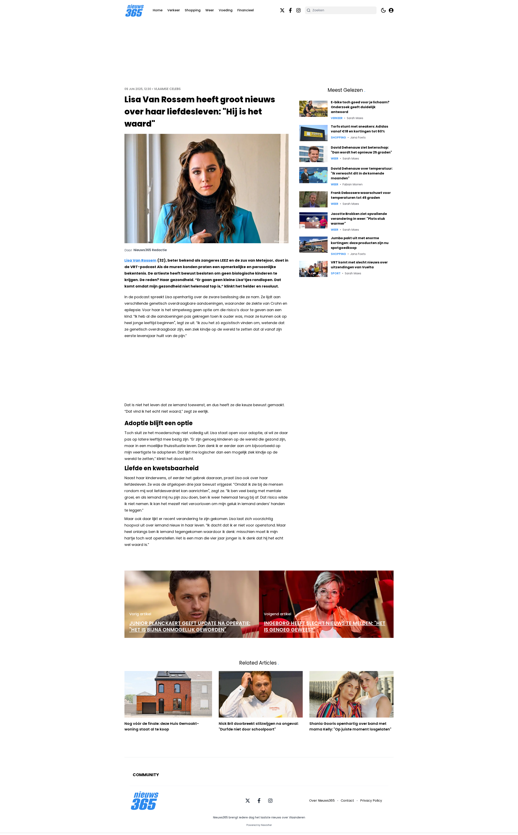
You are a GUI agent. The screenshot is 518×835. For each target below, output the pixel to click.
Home (157, 10)
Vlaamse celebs (167, 89)
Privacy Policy (371, 800)
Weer (209, 10)
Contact (347, 800)
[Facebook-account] (290, 10)
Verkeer (173, 10)
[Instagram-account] (298, 10)
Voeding (225, 10)
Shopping (193, 10)
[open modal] (391, 10)
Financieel (245, 10)
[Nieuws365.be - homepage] (134, 10)
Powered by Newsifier (259, 825)
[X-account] (282, 10)
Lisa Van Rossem (140, 260)
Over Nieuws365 (322, 800)
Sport (336, 273)
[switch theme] (383, 10)
